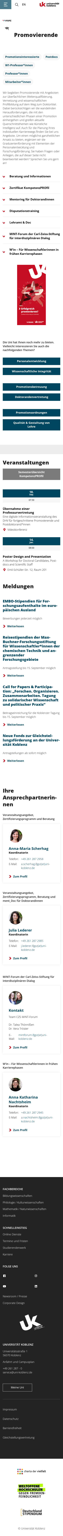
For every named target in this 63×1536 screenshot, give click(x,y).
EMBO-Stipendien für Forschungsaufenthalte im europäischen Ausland (30, 605)
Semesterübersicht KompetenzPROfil (31, 474)
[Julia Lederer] (19, 919)
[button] (31, 176)
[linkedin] (36, 1286)
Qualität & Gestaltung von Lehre (31, 424)
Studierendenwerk (14, 1247)
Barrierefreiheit (12, 1428)
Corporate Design (14, 1303)
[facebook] (5, 1276)
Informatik (9, 1215)
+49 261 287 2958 (32, 859)
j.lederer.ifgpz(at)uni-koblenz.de (33, 948)
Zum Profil (20, 876)
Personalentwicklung (31, 361)
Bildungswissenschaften (17, 1196)
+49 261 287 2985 (32, 941)
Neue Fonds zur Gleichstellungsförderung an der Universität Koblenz (31, 740)
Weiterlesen (15, 626)
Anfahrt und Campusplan (18, 1362)
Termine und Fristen (15, 1241)
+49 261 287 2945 (32, 1112)
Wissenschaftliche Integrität (31, 371)
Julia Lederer (20, 930)
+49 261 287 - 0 (12, 1368)
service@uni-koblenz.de (17, 1372)
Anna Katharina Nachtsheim (23, 1099)
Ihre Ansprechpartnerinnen (30, 797)
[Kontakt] (19, 999)
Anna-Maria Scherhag (28, 848)
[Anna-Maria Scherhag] (19, 837)
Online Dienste (12, 1234)
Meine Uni (17, 1387)
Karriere (8, 1254)
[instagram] (36, 1276)
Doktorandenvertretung (31, 397)
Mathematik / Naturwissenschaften (24, 1209)
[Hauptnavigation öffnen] (5, 4)
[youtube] (5, 1286)
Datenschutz (11, 1419)
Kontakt (16, 1010)
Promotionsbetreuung (31, 387)
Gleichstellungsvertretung (18, 1437)
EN (24, 4)
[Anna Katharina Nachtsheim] (19, 1086)
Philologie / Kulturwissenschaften (23, 1202)
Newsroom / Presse (15, 1296)
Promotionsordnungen (31, 412)
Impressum (10, 1409)
